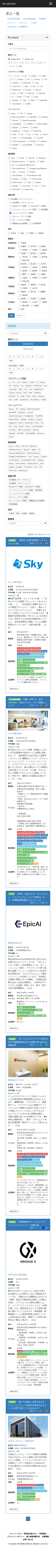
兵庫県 (34, 278)
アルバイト (23, 23)
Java (37, 83)
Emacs (22, 172)
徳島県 (23, 292)
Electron (40, 145)
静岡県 (34, 271)
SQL (24, 100)
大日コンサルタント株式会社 (21, 1441)
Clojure (34, 76)
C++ (18, 76)
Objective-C (16, 90)
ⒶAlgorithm (15, 59)
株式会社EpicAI (15, 943)
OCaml (28, 90)
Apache (32, 161)
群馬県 (43, 253)
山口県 (34, 288)
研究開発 (44, 209)
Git (36, 186)
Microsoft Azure (18, 168)
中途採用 (42, 19)
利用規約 (42, 1533)
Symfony (44, 117)
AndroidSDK (27, 145)
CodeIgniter (17, 124)
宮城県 (43, 246)
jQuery (35, 127)
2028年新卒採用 (29, 19)
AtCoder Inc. (28, 1544)
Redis (25, 179)
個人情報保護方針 (33, 1536)
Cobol (43, 76)
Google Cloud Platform (38, 168)
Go (46, 79)
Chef (29, 182)
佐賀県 (33, 298)
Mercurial (16, 189)
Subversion (29, 189)
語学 (9, 229)
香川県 (33, 292)
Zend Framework (29, 120)
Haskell (15, 83)
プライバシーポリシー (15, 1536)
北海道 (23, 243)
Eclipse (32, 172)
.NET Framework (18, 141)
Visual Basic (17, 104)
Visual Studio (17, 175)
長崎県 (43, 298)
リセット (20, 315)
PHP (21, 93)
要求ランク (12, 55)
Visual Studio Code (34, 175)
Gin (29, 134)
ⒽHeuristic (29, 59)
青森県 (23, 246)
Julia (26, 86)
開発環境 (11, 154)
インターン (11, 23)
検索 (11, 315)
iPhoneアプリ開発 (19, 206)
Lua (41, 86)
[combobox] (25, 523)
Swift (33, 100)
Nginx (42, 161)
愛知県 (44, 271)
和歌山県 (25, 281)
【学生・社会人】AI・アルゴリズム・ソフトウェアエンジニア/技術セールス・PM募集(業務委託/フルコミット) (27, 896)
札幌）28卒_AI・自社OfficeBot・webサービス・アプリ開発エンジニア (27, 702)
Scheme (15, 100)
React (27, 131)
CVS (43, 186)
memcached (37, 179)
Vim (14, 172)
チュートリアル (16, 1533)
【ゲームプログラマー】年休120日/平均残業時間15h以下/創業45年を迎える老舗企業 (28, 1041)
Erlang (20, 79)
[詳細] (19, 779)
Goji (36, 134)
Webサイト (12, 595)
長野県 (44, 267)
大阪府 (25, 278)
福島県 (44, 250)
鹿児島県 (25, 305)
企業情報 (45, 1536)
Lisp (34, 86)
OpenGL (43, 141)
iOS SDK (15, 145)
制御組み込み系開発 (20, 223)
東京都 (44, 257)
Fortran (37, 79)
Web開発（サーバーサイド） (22, 199)
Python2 (31, 93)
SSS (10, 360)
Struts (13, 113)
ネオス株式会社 (15, 733)
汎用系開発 (36, 223)
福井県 (25, 267)
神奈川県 (25, 260)
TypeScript (43, 100)
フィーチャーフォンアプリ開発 (24, 209)
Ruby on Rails (42, 124)
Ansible (15, 186)
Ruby (20, 97)
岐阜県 (25, 271)
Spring (29, 113)
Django (15, 127)
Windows (42, 158)
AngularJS (16, 131)
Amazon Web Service (27, 165)
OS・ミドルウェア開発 (21, 220)
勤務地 (10, 239)
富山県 (33, 264)
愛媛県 (43, 292)
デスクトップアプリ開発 (21, 216)
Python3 (42, 93)
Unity (14, 138)
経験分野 (11, 195)
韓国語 (41, 233)
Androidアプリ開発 (38, 206)
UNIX (22, 158)
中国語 (31, 233)
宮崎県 (44, 302)
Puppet (38, 182)
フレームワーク (14, 109)
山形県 (34, 250)
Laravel (15, 120)
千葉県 (34, 257)
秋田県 (25, 250)
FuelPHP (29, 124)
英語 (22, 233)
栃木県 (33, 253)
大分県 (34, 302)
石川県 (43, 264)
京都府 (43, 274)
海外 (22, 309)
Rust (28, 97)
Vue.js (14, 148)
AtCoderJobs (9, 3)
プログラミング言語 (16, 72)
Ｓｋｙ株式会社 (15, 582)
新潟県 (23, 264)
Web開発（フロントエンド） (23, 202)
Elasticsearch (17, 182)
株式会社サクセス (16, 1080)
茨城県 (23, 253)
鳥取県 (23, 285)
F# (29, 79)
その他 (33, 23)
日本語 (13, 233)
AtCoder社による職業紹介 (17, 27)
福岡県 (23, 298)
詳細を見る (14, 689)
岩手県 (33, 246)
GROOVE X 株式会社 (17, 1274)
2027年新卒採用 (13, 19)
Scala (36, 97)
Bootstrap (37, 131)
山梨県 (34, 267)
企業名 (10, 44)
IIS (13, 165)
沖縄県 (36, 305)
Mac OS (31, 158)
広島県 (25, 288)
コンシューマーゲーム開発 (22, 213)
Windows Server (18, 161)
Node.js (25, 127)
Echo (14, 134)
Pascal (38, 90)
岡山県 (43, 285)
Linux (13, 158)
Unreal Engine (26, 138)
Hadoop (15, 179)
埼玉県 (25, 257)
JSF (21, 113)
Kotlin (28, 104)
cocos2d (40, 138)
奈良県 (44, 278)
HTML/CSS (27, 83)
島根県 (33, 285)
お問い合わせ (28, 1539)
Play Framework (18, 117)
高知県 (25, 295)
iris (22, 134)
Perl (14, 93)
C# (25, 76)
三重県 (23, 274)
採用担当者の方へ (30, 1533)
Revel (45, 134)
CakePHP (33, 117)
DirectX (33, 141)
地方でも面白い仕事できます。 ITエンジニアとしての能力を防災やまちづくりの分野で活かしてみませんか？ (27, 1405)
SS (42, 356)
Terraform (27, 186)
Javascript (16, 86)
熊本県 (25, 302)
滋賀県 (33, 274)
